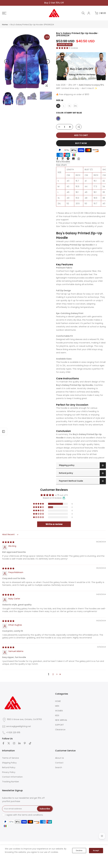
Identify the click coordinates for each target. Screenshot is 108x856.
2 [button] (53, 674)
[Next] (47, 61)
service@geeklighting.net (18, 726)
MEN (57, 706)
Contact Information (12, 776)
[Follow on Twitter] (8, 743)
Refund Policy (8, 767)
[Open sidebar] (3, 431)
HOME (58, 701)
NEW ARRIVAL (61, 720)
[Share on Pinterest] (62, 158)
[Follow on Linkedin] (19, 743)
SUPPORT (59, 724)
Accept (96, 850)
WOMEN (59, 710)
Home (5, 24)
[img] (8, 542)
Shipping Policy (9, 762)
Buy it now (81, 143)
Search (58, 767)
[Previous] (6, 61)
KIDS (57, 715)
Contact (59, 762)
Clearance (60, 729)
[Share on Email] (73, 158)
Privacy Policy (8, 772)
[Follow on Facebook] (3, 743)
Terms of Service (10, 758)
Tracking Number (10, 781)
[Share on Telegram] (68, 158)
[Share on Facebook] (57, 158)
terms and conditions (32, 814)
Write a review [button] (54, 524)
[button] (62, 48)
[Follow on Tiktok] (30, 743)
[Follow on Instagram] (14, 743)
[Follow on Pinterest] (24, 743)
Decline (79, 850)
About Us (59, 758)
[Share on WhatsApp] (78, 158)
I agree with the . (24, 814)
